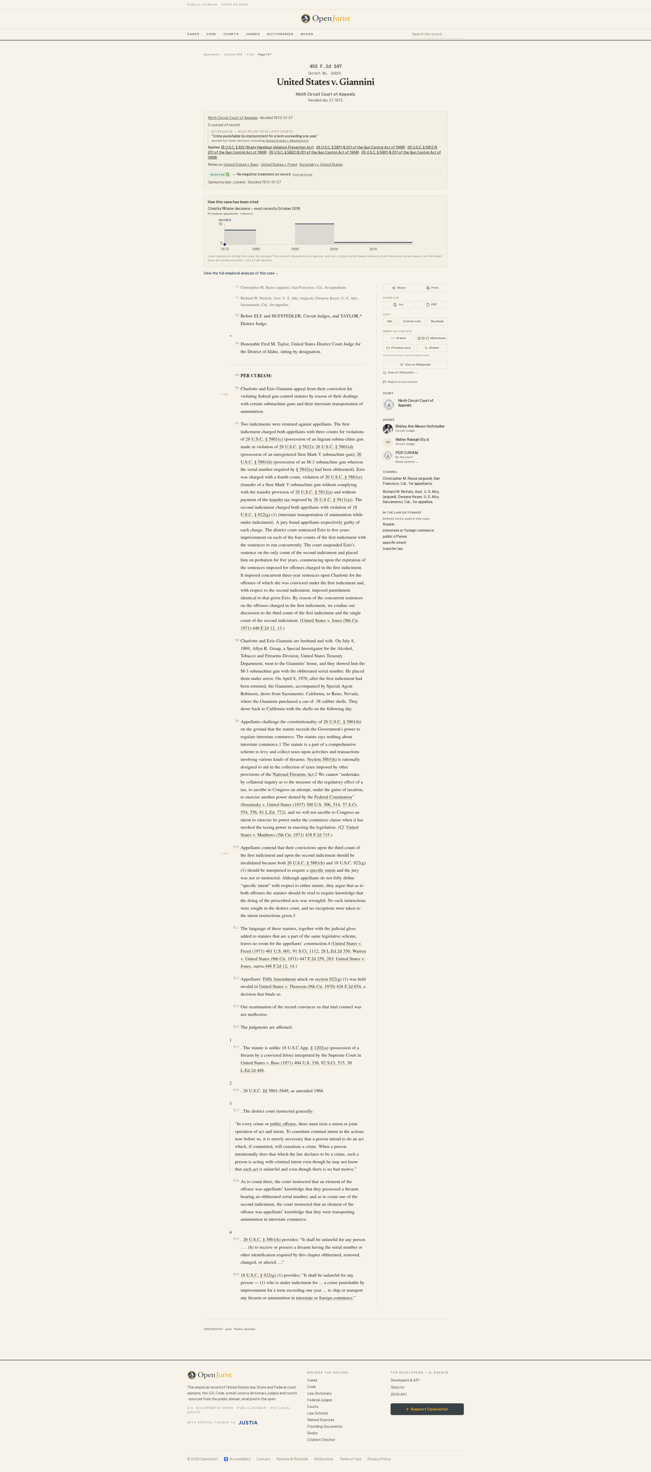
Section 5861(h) (322, 759)
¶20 (236, 1274)
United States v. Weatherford (287, 140)
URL (390, 321)
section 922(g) (328, 979)
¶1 (237, 286)
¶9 (237, 721)
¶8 (237, 640)
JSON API (398, 1394)
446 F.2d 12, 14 (279, 966)
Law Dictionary (319, 1393)
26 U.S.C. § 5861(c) (264, 439)
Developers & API (405, 1380)
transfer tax (279, 499)
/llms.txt (397, 1387)
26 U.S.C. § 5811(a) (332, 499)
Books (307, 34)
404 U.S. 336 (306, 1062)
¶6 (237, 388)
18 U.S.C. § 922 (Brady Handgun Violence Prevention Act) (267, 147)
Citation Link (412, 321)
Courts (231, 34)
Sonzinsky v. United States (321, 165)
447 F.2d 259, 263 (316, 958)
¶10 (236, 847)
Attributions (323, 1459)
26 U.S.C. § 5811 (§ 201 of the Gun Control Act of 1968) (360, 147)
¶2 (237, 297)
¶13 (236, 1006)
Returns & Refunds (292, 1459)
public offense (283, 1123)
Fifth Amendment (279, 979)
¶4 (237, 343)
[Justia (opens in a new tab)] (248, 1423)
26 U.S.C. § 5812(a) (314, 492)
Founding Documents (324, 1426)
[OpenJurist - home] (325, 18)
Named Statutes (320, 1420)
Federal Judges (319, 1400)
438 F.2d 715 (317, 835)
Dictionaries (280, 34)
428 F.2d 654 (348, 986)
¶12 (236, 978)
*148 (223, 394)
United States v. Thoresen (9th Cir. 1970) (297, 986)
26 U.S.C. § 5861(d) (334, 446)
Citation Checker (321, 1440)
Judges (253, 34)
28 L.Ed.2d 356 (335, 951)
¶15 (236, 1047)
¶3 (237, 315)
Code (211, 34)
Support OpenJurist (427, 1409)
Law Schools (317, 1413)
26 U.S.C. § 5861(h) (342, 721)
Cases (193, 34)
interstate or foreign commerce (324, 1297)
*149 (223, 853)
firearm (388, 524)
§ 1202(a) (319, 1047)
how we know (302, 174)
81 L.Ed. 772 (271, 812)
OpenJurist (211, 54)
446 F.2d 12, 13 (267, 628)
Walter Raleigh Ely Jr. (412, 440)
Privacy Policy (379, 1459)
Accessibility (237, 1459)
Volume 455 (233, 54)
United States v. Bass (241, 165)
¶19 (236, 1239)
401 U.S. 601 (278, 951)
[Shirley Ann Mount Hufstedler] (388, 429)
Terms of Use (350, 1459)
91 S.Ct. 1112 (305, 951)
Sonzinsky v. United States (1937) (273, 804)
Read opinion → (407, 461)
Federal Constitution (333, 797)
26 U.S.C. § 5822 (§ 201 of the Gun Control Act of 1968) (314, 152)
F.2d (250, 54)
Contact (263, 1459)
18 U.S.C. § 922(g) (258, 1275)
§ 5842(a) (305, 469)
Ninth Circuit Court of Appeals (325, 94)
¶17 (236, 1110)
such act (250, 1169)
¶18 (236, 1181)
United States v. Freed (279, 165)
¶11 (236, 927)
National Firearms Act (293, 774)
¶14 (236, 1026)
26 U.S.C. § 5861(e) (343, 477)
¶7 (237, 423)
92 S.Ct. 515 (333, 1062)
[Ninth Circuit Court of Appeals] (388, 455)
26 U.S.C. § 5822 (295, 446)
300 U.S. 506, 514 (323, 804)
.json (228, 1329)
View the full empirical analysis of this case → (241, 273)
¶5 (237, 375)
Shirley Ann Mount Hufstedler (420, 426)
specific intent (322, 870)
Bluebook (437, 321)
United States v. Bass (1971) (267, 1062)
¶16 (236, 1090)
